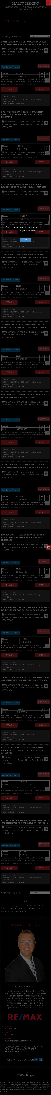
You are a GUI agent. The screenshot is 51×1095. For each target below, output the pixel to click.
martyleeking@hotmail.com (13, 104)
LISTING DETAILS (9, 89)
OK (25, 240)
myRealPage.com (25, 1075)
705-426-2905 (8, 101)
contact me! (37, 1007)
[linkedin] (41, 1060)
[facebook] (36, 1060)
